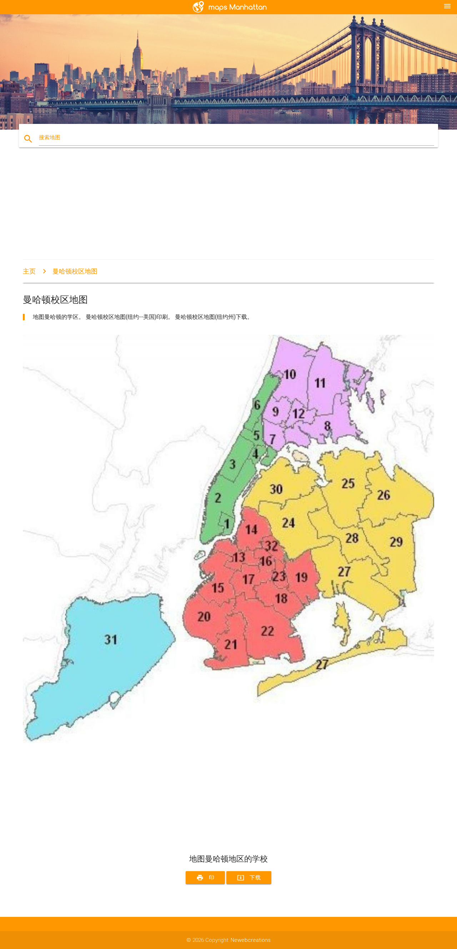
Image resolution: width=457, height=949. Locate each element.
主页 (29, 271)
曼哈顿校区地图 (74, 271)
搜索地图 (49, 137)
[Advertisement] (228, 210)
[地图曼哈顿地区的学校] (228, 741)
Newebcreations (251, 940)
